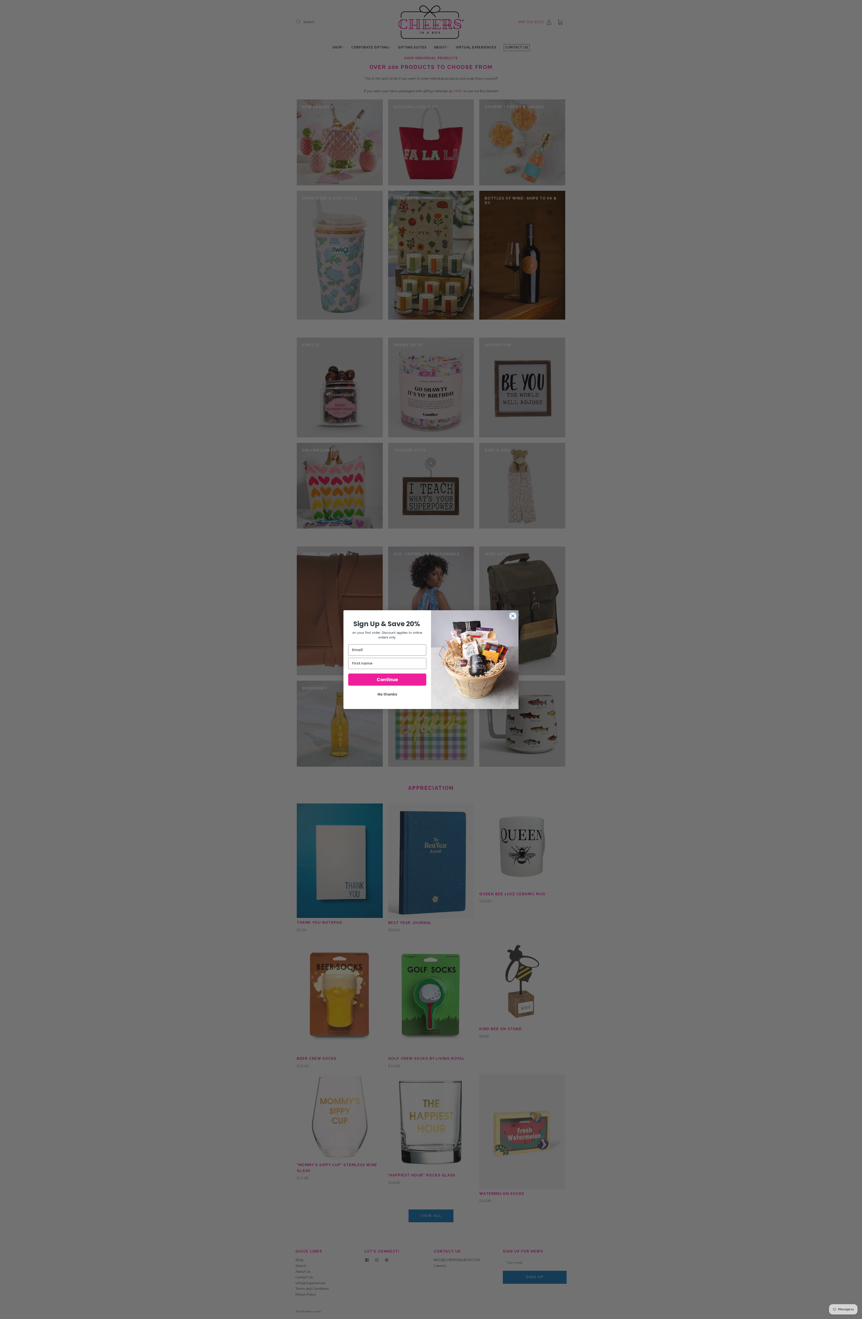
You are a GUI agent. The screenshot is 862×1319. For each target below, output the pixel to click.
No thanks (387, 694)
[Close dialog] (513, 616)
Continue (387, 679)
